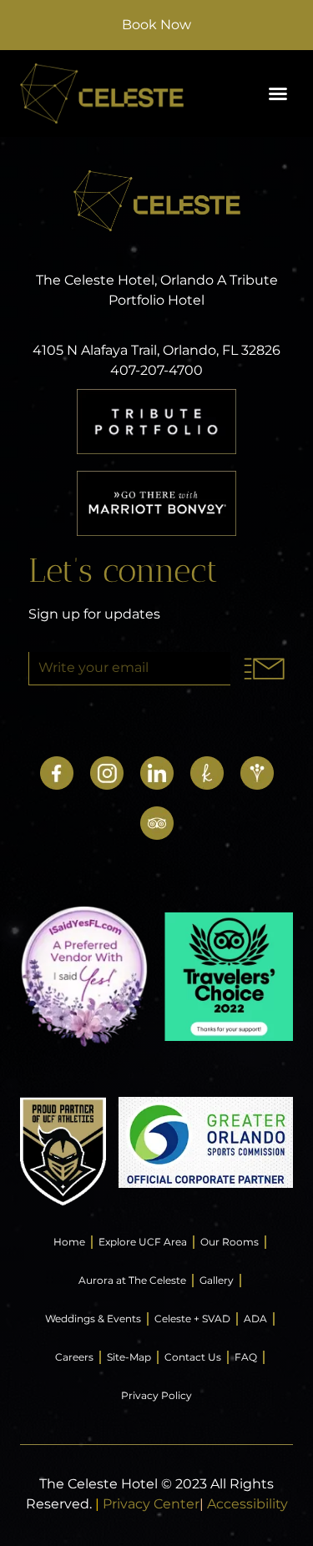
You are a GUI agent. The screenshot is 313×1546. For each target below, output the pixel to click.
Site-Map (129, 1357)
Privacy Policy (156, 1395)
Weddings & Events (93, 1318)
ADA (255, 1318)
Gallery (216, 1280)
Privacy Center (151, 1504)
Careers (74, 1357)
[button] (278, 93)
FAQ (246, 1357)
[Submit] (264, 668)
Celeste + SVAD (192, 1318)
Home (69, 1241)
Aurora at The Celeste (132, 1280)
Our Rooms (229, 1241)
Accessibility (247, 1504)
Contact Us (192, 1357)
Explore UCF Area (142, 1241)
